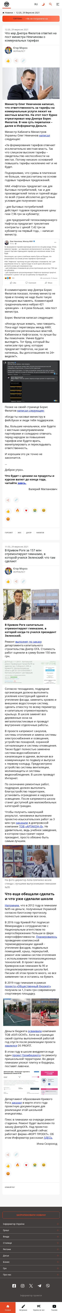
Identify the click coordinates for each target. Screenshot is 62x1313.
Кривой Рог (10, 1187)
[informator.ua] (6, 4)
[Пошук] (50, 4)
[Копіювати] (23, 61)
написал (44, 135)
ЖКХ (19, 533)
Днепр (28, 533)
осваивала (35, 1031)
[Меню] (58, 4)
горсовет (9, 533)
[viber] (48, 1286)
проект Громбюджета (26, 1055)
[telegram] (39, 1286)
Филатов (40, 533)
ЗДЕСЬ (48, 1137)
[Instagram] (22, 1286)
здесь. (22, 483)
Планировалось (46, 936)
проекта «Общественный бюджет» (28, 986)
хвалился (11, 1045)
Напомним (12, 905)
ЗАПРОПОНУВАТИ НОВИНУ (31, 1215)
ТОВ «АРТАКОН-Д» (31, 826)
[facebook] (14, 1286)
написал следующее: (30, 410)
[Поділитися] (16, 61)
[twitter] (31, 1286)
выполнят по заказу (28, 641)
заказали (22, 823)
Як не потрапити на (37, 18)
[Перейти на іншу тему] (43, 4)
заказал (17, 1102)
